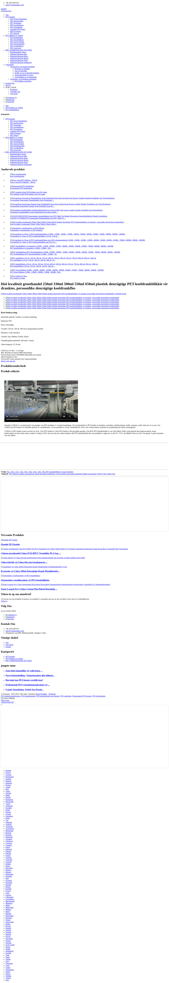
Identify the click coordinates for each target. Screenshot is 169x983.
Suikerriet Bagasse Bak (18, 54)
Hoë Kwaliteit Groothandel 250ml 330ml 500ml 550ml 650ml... (33, 224)
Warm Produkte (41, 694)
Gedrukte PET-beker (17, 29)
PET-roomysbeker (16, 21)
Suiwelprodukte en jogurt (24, 75)
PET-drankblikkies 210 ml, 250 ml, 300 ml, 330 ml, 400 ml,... (32, 266)
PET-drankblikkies (17, 40)
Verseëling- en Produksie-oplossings (23, 79)
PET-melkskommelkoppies (10, 696)
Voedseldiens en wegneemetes (26, 77)
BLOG (8, 85)
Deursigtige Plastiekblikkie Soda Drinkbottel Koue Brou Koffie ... (34, 212)
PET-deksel (14, 135)
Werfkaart (52, 694)
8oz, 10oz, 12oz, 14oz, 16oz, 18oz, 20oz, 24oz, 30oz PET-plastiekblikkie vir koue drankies (40, 472)
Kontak (8, 647)
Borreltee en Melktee (22, 69)
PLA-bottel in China (17, 278)
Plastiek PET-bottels (10, 544)
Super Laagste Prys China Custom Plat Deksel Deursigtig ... (29, 589)
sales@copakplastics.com (15, 5)
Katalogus (13, 89)
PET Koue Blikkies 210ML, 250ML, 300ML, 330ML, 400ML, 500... (35, 272)
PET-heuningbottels (17, 44)
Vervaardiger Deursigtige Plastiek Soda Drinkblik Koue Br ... (32, 206)
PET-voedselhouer (17, 25)
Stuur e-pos (5, 700)
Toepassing (10, 65)
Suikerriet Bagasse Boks (19, 56)
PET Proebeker (15, 23)
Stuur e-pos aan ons (8, 361)
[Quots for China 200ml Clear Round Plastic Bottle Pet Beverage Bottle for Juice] (34, 567)
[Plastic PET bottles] (9, 540)
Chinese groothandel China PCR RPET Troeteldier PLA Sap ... (31, 553)
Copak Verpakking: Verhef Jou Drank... (25, 689)
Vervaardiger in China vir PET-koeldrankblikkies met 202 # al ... (33, 242)
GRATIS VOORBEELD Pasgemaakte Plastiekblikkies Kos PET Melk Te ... (38, 218)
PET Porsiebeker (16, 27)
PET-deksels (14, 33)
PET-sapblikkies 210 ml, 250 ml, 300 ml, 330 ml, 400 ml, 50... (33, 260)
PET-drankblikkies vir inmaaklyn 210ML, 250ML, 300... (31, 248)
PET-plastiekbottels (28, 696)
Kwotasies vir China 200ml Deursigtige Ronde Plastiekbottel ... (30, 571)
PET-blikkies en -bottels (14, 36)
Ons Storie (14, 94)
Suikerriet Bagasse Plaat (19, 60)
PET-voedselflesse (16, 46)
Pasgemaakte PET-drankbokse (21, 188)
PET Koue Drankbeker (18, 19)
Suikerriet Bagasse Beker (19, 58)
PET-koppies (10, 17)
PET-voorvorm (15, 48)
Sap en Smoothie (21, 71)
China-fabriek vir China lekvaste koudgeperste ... (24, 562)
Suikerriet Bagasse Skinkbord (21, 63)
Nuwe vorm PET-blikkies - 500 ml (22, 182)
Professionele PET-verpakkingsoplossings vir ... (28, 685)
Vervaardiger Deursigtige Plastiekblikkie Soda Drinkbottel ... (32, 200)
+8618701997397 (7, 702)
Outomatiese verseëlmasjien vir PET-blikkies (26, 230)
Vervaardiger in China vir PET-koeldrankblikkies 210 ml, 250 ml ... (34, 236)
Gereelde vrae (15, 92)
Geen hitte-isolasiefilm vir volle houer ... (24, 671)
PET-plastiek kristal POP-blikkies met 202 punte (27, 194)
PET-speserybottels (17, 42)
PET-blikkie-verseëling (23, 81)
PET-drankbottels (16, 38)
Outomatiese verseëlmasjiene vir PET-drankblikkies (25, 580)
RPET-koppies (15, 31)
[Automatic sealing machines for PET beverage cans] (20, 576)
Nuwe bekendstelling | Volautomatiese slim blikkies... (30, 675)
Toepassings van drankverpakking (22, 67)
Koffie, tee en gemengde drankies (27, 73)
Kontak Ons (10, 83)
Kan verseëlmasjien (17, 176)
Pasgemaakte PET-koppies (82, 696)
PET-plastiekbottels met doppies (48, 696)
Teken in (4, 601)
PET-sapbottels (65, 696)
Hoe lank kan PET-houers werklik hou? (24, 680)
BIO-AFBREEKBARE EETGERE (19, 50)
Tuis (7, 15)
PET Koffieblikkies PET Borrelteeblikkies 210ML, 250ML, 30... (33, 254)
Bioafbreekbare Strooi (18, 52)
